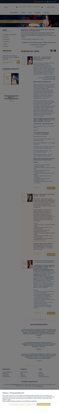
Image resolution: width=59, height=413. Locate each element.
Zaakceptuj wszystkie (43, 404)
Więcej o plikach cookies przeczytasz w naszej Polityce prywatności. (19, 401)
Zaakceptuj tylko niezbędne (17, 404)
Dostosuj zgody (31, 404)
